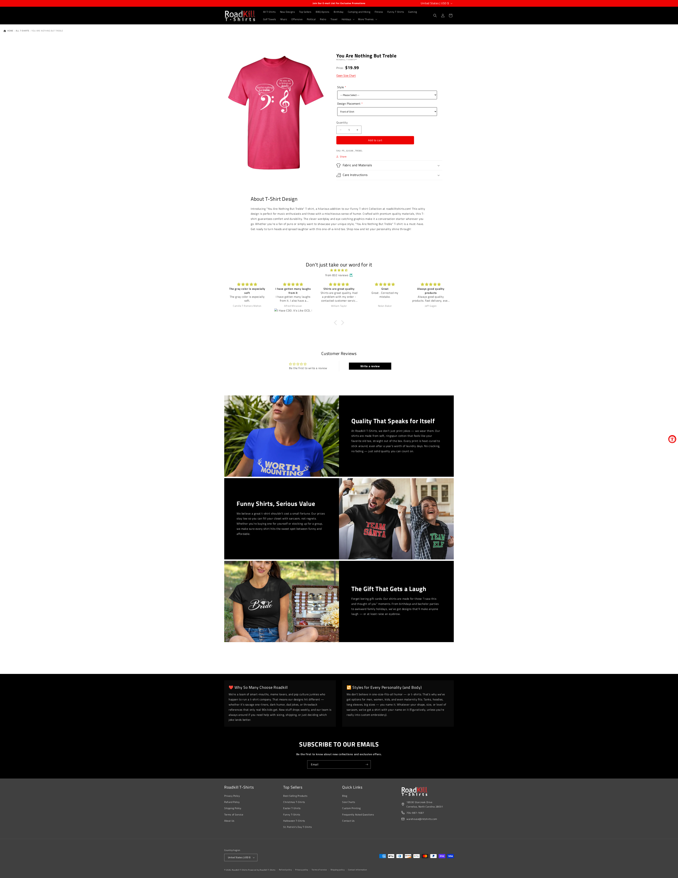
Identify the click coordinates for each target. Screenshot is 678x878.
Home (10, 30)
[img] (339, 270)
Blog (344, 796)
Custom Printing (351, 808)
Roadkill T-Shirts (240, 869)
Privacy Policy (232, 796)
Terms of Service (233, 814)
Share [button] (343, 156)
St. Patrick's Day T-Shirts (297, 827)
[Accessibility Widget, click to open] (672, 439)
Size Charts (348, 802)
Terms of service (319, 869)
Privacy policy (301, 869)
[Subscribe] (367, 764)
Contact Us (348, 821)
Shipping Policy (232, 808)
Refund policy (285, 869)
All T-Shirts (22, 30)
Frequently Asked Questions (358, 814)
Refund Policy (232, 802)
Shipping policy (338, 869)
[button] (348, 19)
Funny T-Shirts (291, 814)
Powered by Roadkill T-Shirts (261, 869)
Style (340, 87)
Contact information (357, 869)
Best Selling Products (295, 796)
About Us (229, 821)
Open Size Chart (346, 75)
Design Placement (349, 103)
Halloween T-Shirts (294, 821)
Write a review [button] (370, 366)
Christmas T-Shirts (294, 802)
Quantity (342, 122)
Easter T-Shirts (292, 808)
